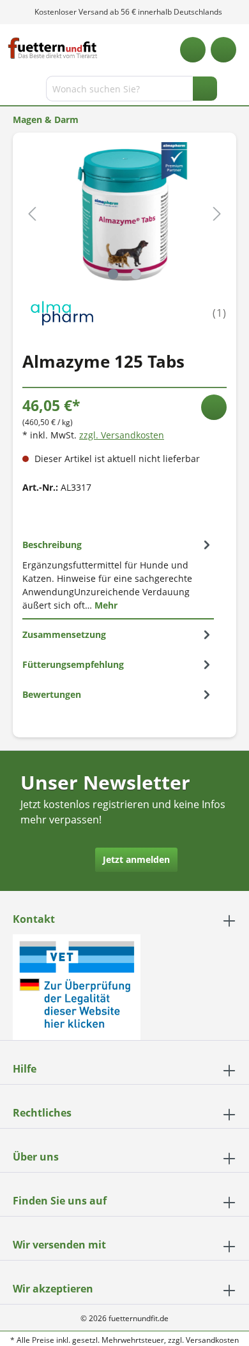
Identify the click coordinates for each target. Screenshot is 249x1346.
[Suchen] (205, 88)
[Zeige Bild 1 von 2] (113, 274)
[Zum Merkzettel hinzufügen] (214, 407)
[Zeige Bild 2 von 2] (136, 274)
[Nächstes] (217, 214)
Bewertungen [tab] (51, 694)
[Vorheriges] (32, 214)
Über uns (36, 1157)
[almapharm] (62, 312)
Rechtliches (42, 1113)
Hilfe (24, 1069)
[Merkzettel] (192, 49)
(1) (220, 313)
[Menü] (11, 91)
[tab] (118, 574)
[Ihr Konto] (223, 49)
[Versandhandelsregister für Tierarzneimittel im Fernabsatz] (76, 986)
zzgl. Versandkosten (121, 435)
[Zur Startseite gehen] (53, 48)
